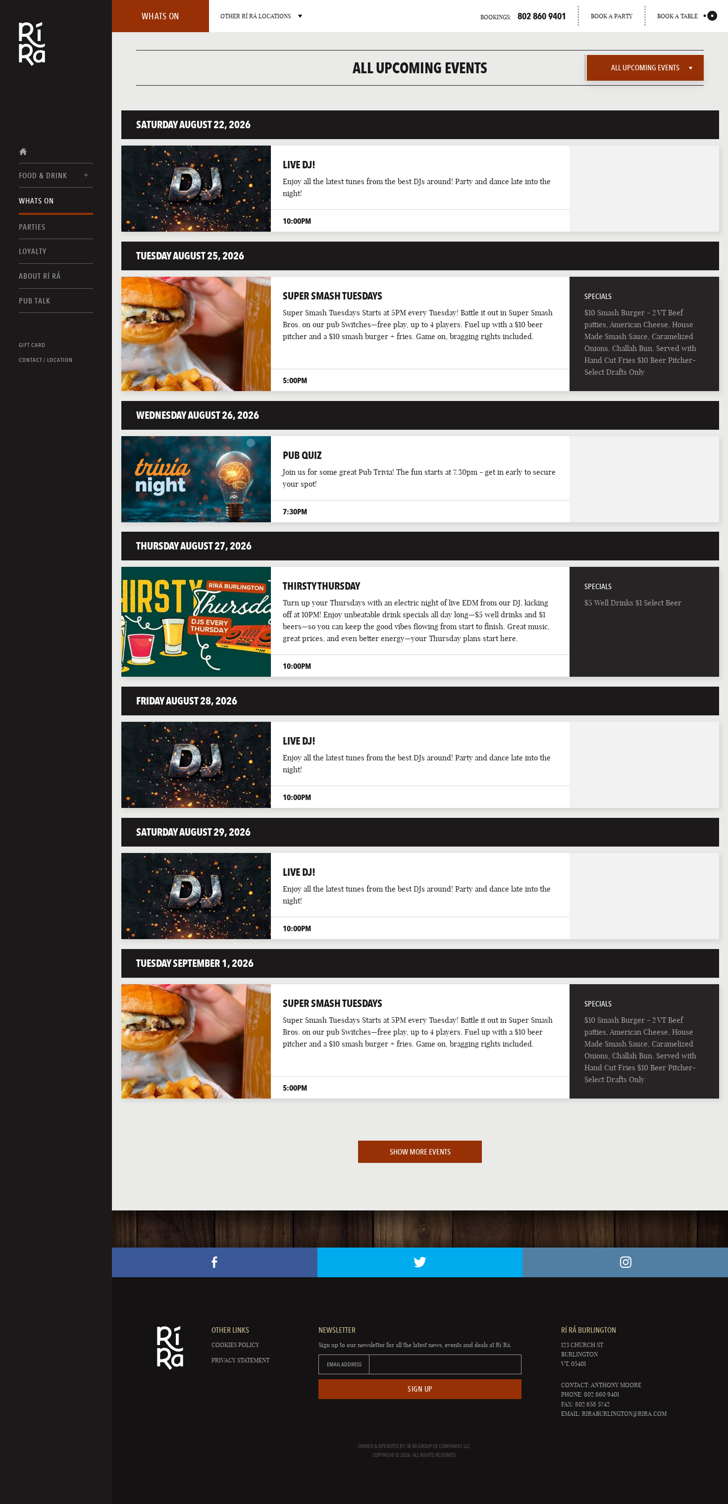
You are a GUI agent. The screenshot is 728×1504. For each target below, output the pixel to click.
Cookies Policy (235, 1345)
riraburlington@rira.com (624, 1413)
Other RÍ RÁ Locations (255, 16)
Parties (32, 227)
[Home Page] (32, 50)
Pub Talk (35, 300)
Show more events (420, 1151)
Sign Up (420, 1389)
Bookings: (523, 15)
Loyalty (33, 251)
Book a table (677, 16)
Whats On (36, 200)
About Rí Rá (40, 276)
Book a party (611, 16)
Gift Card (32, 345)
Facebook (214, 1262)
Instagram (625, 1262)
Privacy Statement (240, 1360)
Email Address (344, 1364)
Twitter (420, 1262)
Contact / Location (46, 359)
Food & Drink (43, 175)
